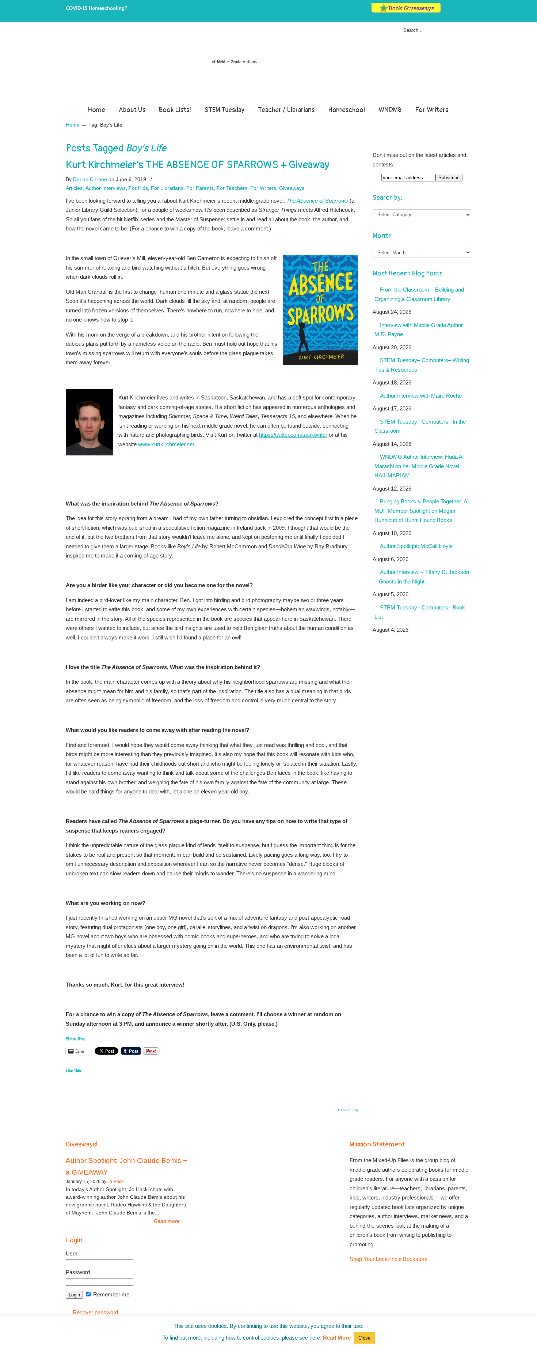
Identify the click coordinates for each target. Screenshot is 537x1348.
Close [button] (364, 1338)
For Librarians (167, 188)
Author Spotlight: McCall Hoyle (416, 546)
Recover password (95, 1312)
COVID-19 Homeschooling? (96, 8)
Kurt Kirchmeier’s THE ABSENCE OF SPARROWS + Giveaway (197, 165)
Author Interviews (105, 188)
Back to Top (348, 1110)
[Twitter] (445, 11)
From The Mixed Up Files (268, 65)
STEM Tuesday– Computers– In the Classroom (420, 426)
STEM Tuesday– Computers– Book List (419, 612)
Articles (74, 188)
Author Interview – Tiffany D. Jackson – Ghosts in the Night (421, 577)
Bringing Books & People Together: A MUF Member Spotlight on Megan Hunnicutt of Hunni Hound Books (420, 510)
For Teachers (232, 188)
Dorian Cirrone (90, 179)
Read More (337, 1337)
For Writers (263, 188)
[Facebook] (453, 11)
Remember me (110, 1294)
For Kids (138, 188)
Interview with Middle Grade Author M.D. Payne (418, 330)
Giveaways (291, 188)
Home (73, 125)
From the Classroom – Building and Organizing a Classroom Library (419, 294)
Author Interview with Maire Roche (421, 396)
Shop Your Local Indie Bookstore (388, 1259)
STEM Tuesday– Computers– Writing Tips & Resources (421, 365)
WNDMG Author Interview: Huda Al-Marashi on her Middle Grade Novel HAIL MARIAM (419, 466)
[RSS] (468, 11)
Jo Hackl (116, 1181)
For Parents (200, 188)
